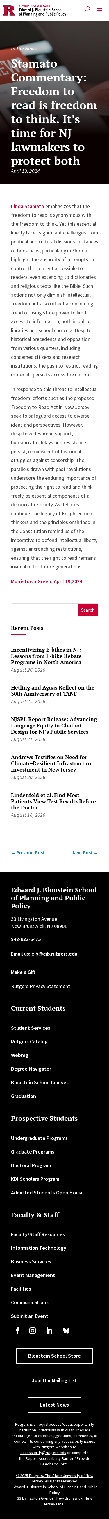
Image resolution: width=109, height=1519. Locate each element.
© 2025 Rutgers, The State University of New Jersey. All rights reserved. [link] (54, 1478)
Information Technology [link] (38, 1248)
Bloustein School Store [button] (54, 1355)
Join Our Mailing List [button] (54, 1380)
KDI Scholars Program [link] (35, 1179)
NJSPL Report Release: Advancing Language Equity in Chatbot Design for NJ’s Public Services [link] (54, 725)
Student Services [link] (30, 1028)
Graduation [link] (23, 1096)
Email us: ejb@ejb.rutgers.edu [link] (44, 953)
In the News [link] (24, 48)
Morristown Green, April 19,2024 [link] (46, 581)
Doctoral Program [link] (31, 1165)
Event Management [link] (33, 1275)
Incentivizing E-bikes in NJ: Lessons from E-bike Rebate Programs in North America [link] (46, 655)
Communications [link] (30, 1302)
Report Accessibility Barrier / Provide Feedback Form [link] (58, 1461)
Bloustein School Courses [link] (40, 1082)
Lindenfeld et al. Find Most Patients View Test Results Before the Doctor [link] (53, 801)
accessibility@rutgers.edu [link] (43, 1452)
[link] (34, 11)
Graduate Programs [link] (32, 1151)
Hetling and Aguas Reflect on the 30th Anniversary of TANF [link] (52, 690)
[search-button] (87, 8)
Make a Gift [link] (23, 972)
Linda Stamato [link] (27, 206)
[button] (99, 11)
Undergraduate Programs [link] (39, 1138)
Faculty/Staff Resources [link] (38, 1234)
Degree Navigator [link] (31, 1068)
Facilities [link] (21, 1288)
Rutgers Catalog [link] (29, 1041)
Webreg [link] (19, 1055)
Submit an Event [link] (29, 1316)
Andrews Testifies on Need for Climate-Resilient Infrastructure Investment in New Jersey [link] (52, 763)
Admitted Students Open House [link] (47, 1192)
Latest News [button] (54, 1404)
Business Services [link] (31, 1261)
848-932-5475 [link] (26, 939)
